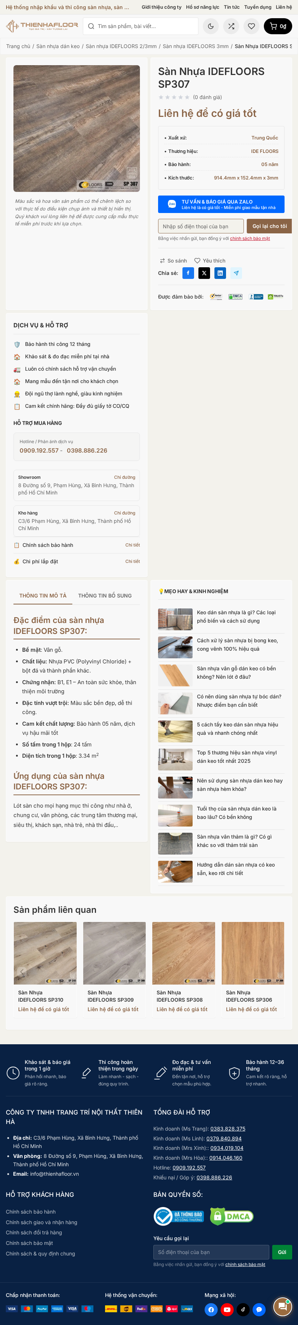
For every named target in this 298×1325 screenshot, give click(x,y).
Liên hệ (284, 7)
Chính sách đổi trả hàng (34, 1232)
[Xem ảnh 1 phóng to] (76, 128)
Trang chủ (18, 46)
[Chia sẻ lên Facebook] (188, 273)
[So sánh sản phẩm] (231, 26)
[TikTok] (243, 1309)
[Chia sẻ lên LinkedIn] (220, 273)
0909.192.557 (39, 450)
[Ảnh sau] (276, 972)
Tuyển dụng (257, 7)
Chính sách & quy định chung (40, 1253)
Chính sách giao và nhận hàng (41, 1222)
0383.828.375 (227, 1128)
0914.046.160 (225, 1158)
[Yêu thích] (251, 26)
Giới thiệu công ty (162, 7)
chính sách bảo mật (250, 238)
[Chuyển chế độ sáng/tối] (211, 26)
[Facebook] (211, 1309)
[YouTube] (227, 1309)
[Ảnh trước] (22, 972)
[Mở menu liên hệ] (282, 1306)
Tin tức (232, 7)
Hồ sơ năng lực (203, 7)
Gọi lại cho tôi (270, 226)
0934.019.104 (226, 1148)
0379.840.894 (224, 1138)
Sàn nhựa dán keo (58, 46)
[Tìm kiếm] (91, 26)
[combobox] (146, 26)
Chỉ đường (124, 477)
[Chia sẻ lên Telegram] (236, 273)
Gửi (282, 1252)
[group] (76, 596)
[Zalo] (259, 1309)
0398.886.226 (87, 450)
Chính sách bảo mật (29, 1243)
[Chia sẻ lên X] (204, 273)
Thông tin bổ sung (105, 595)
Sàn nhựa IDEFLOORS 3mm (196, 46)
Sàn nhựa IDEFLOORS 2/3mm (121, 46)
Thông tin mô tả (43, 595)
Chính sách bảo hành (31, 1211)
